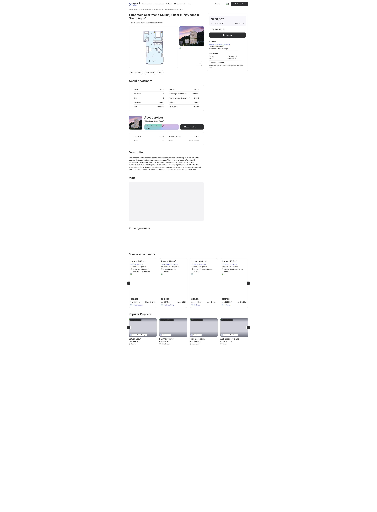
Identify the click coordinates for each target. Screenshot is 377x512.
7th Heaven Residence (198, 264)
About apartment (135, 72)
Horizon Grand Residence (169, 264)
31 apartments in (190, 127)
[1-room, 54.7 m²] (143, 283)
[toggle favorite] (234, 19)
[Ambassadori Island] (234, 331)
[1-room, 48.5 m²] (234, 283)
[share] (242, 19)
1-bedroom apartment (141, 9)
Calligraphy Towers (136, 264)
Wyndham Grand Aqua (156, 9)
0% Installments (179, 4)
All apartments (159, 4)
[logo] (134, 4)
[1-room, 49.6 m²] (204, 283)
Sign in (217, 4)
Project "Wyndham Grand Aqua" (219, 44)
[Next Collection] (204, 331)
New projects (146, 4)
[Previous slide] (129, 283)
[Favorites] (223, 4)
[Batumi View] (143, 331)
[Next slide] (248, 283)
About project (150, 72)
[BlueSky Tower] (173, 331)
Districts (169, 4)
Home (131, 9)
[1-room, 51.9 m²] (173, 283)
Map (160, 72)
